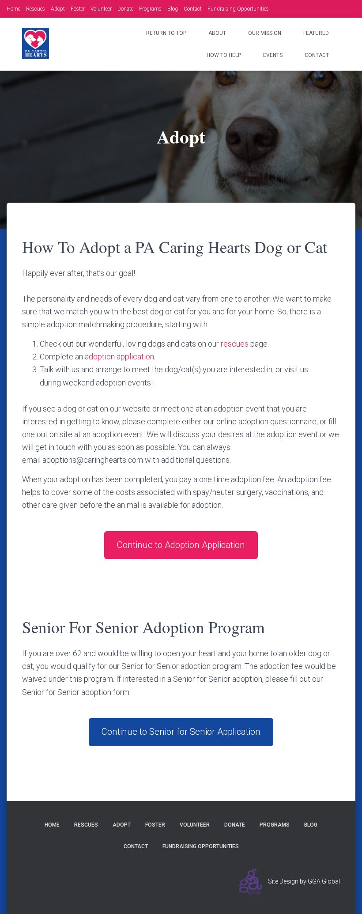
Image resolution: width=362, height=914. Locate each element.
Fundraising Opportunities (238, 9)
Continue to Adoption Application (181, 545)
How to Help (224, 55)
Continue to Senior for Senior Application (181, 731)
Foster (78, 9)
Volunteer (101, 9)
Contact (193, 9)
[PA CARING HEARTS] (35, 43)
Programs (150, 9)
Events (273, 55)
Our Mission (264, 33)
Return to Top (166, 33)
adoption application (119, 356)
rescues (235, 343)
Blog (172, 9)
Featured (316, 33)
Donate (125, 9)
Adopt (58, 9)
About (217, 33)
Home (13, 9)
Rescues (35, 9)
